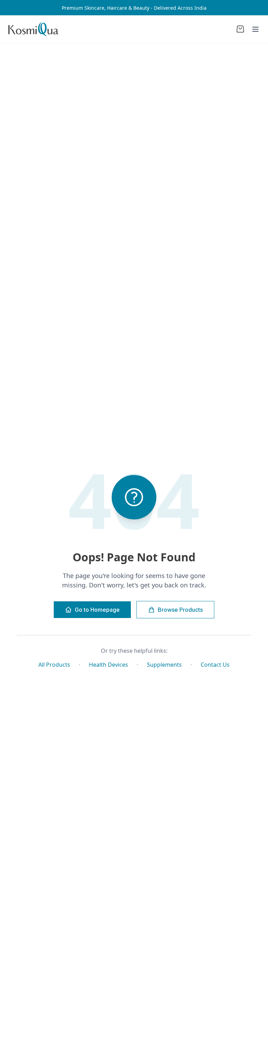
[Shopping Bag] (240, 29)
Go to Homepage (97, 609)
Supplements (164, 664)
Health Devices (108, 664)
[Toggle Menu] (255, 29)
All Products (54, 664)
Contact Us (215, 664)
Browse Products (180, 609)
